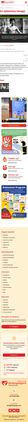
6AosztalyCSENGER (10, 45)
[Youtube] (14, 410)
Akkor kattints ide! (12, 162)
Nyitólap (2, 7)
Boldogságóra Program (7, 2)
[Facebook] (10, 410)
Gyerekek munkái (8, 7)
